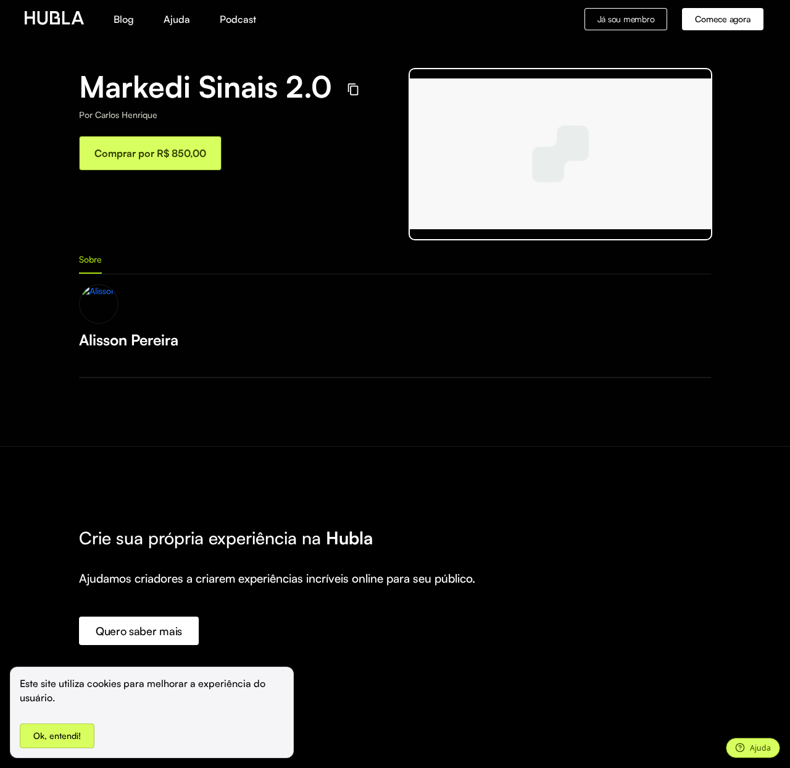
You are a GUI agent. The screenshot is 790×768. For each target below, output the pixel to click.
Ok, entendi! (57, 735)
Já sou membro (626, 19)
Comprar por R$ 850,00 (150, 153)
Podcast (238, 19)
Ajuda (177, 19)
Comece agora (722, 19)
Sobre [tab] (90, 259)
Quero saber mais (139, 631)
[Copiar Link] (353, 89)
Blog (124, 19)
